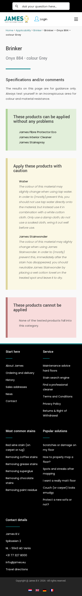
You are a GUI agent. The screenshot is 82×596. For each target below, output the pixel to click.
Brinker (37, 30)
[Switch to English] (37, 590)
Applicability (23, 30)
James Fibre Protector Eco (37, 132)
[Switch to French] (51, 590)
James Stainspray (32, 142)
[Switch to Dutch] (30, 590)
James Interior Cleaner (35, 137)
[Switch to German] (44, 590)
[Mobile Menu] (74, 19)
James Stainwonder (33, 237)
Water (23, 181)
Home (9, 30)
